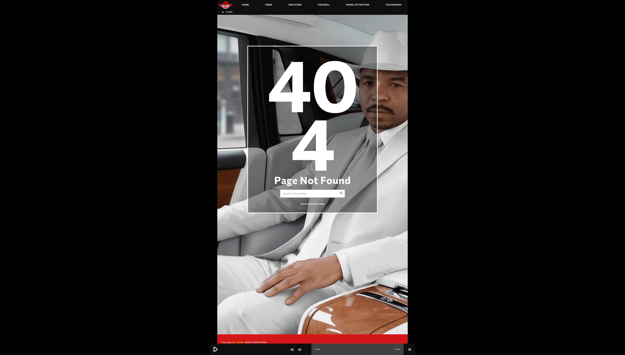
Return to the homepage (312, 204)
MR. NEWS (237, 342)
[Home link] (225, 4)
